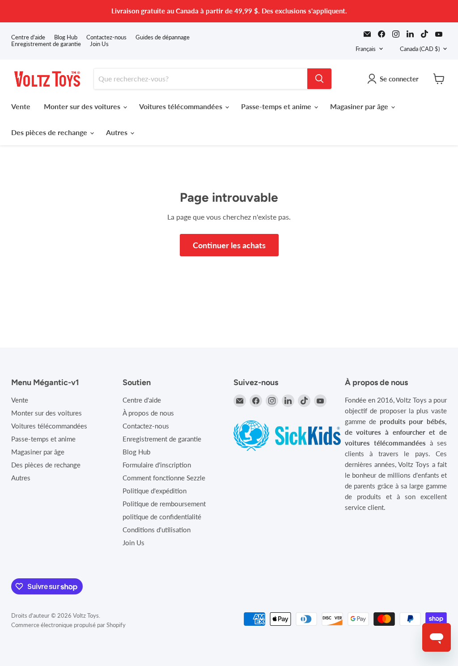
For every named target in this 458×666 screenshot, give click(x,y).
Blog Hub (65, 37)
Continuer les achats (229, 245)
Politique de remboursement (164, 504)
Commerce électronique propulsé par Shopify (68, 624)
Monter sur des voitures (83, 106)
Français (366, 48)
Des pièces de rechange (50, 132)
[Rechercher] (319, 78)
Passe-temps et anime (277, 106)
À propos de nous (148, 413)
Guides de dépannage (163, 37)
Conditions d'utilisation (157, 530)
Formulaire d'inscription (157, 465)
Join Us (99, 44)
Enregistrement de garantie (46, 44)
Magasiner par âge (360, 106)
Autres (117, 132)
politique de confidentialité (162, 517)
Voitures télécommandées (181, 106)
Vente (20, 106)
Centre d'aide (28, 37)
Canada (420, 48)
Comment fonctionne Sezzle (164, 478)
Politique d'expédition (155, 491)
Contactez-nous (106, 37)
